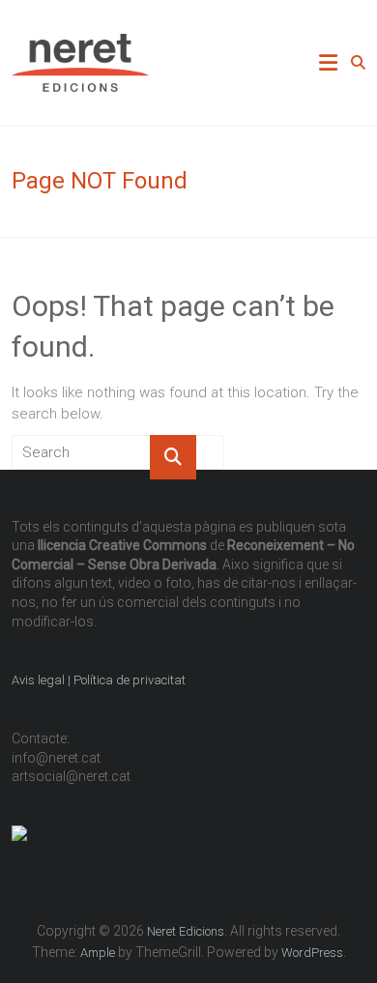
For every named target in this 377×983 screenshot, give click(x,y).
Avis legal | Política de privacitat (100, 680)
